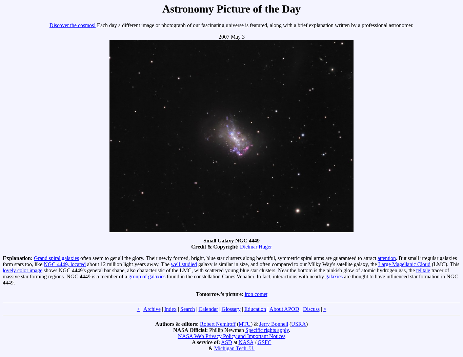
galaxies (334, 276)
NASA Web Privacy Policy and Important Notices (231, 336)
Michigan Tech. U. (234, 348)
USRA (298, 324)
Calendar (208, 309)
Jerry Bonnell (273, 324)
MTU (245, 324)
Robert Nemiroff (218, 324)
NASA (246, 342)
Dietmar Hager (256, 247)
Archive (152, 309)
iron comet (256, 294)
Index (170, 309)
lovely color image (22, 270)
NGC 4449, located (65, 264)
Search (187, 309)
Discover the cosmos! (72, 25)
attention (387, 258)
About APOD (284, 309)
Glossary (231, 309)
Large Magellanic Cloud (404, 264)
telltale (423, 270)
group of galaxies (146, 276)
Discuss (311, 309)
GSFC (264, 342)
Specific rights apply (267, 330)
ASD (226, 342)
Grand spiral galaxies (56, 258)
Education (255, 309)
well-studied (184, 264)
